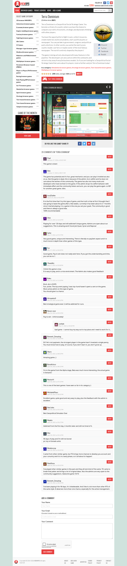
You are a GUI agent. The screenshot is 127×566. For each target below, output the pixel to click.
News (49, 10)
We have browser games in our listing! (98, 5)
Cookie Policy (90, 562)
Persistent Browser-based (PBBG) (27, 66)
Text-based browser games (27, 100)
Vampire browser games (27, 107)
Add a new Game (74, 562)
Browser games (27, 10)
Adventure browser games (27, 24)
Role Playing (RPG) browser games (27, 81)
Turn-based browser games (27, 103)
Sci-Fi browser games (27, 85)
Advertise (83, 562)
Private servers (40, 10)
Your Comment (47, 521)
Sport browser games (27, 92)
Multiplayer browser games (27, 61)
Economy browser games (27, 27)
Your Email (45, 511)
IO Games (27, 45)
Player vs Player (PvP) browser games (27, 72)
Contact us (108, 562)
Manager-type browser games (27, 49)
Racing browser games (27, 76)
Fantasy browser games (26, 34)
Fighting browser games (27, 38)
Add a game (57, 10)
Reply (110, 156)
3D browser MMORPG (27, 20)
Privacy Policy (99, 562)
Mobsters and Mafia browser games (27, 57)
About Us (66, 562)
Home (17, 10)
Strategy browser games (27, 96)
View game (27, 136)
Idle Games (27, 41)
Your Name (45, 502)
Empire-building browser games (27, 31)
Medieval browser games (26, 52)
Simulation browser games (27, 89)
